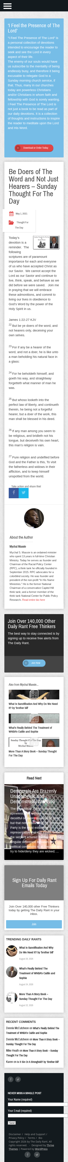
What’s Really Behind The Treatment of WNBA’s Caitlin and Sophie (37, 973)
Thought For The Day (22, 225)
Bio (40, 1138)
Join (34, 924)
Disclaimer (15, 1134)
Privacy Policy (16, 1138)
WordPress (41, 1149)
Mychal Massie (18, 546)
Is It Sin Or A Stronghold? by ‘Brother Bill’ (38, 1061)
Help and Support (35, 1134)
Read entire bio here (33, 599)
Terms (31, 1138)
